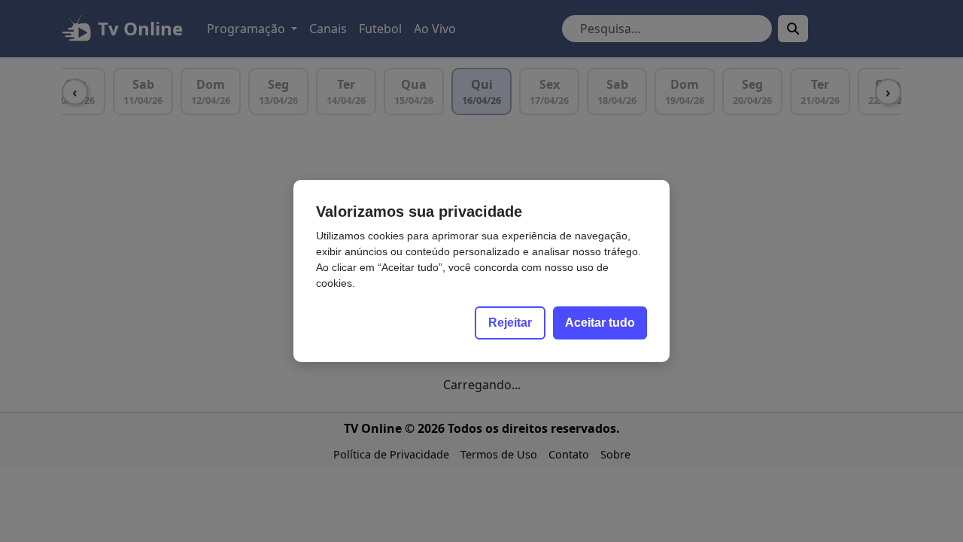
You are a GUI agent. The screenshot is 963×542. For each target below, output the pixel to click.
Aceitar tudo (600, 322)
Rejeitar (510, 322)
